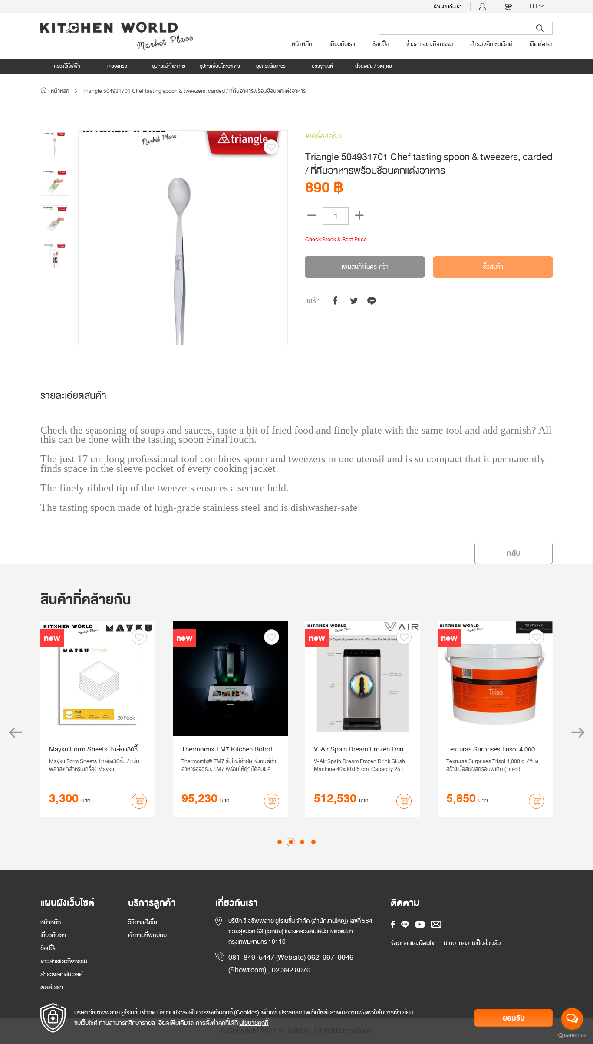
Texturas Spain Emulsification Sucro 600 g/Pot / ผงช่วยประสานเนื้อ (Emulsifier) (95, 749)
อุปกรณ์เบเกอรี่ (271, 66)
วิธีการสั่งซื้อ (142, 922)
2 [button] (291, 842)
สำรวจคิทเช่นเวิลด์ (491, 44)
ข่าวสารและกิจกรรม (429, 44)
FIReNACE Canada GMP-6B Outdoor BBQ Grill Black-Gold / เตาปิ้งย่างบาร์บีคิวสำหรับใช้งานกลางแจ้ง (361, 749)
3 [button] (302, 842)
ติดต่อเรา (541, 44)
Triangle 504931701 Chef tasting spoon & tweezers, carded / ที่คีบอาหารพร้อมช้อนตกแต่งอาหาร (194, 91)
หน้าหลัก (302, 44)
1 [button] (279, 842)
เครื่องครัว (117, 66)
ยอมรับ (514, 1018)
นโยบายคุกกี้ (253, 1023)
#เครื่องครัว (323, 136)
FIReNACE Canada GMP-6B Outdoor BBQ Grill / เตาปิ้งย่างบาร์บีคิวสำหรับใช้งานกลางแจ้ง (488, 749)
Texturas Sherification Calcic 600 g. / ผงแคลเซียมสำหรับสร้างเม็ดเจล (228, 749)
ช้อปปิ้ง (380, 44)
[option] (183, 238)
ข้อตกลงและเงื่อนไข (413, 943)
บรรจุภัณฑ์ (322, 66)
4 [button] (313, 842)
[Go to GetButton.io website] (572, 1035)
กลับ (514, 553)
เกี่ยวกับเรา (342, 44)
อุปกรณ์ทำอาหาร (168, 66)
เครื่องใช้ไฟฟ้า (66, 66)
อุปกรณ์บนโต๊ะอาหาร (220, 66)
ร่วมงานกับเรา (447, 6)
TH (533, 6)
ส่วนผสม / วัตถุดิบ (373, 66)
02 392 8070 (291, 970)
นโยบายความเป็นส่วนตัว (472, 943)
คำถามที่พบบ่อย (147, 935)
